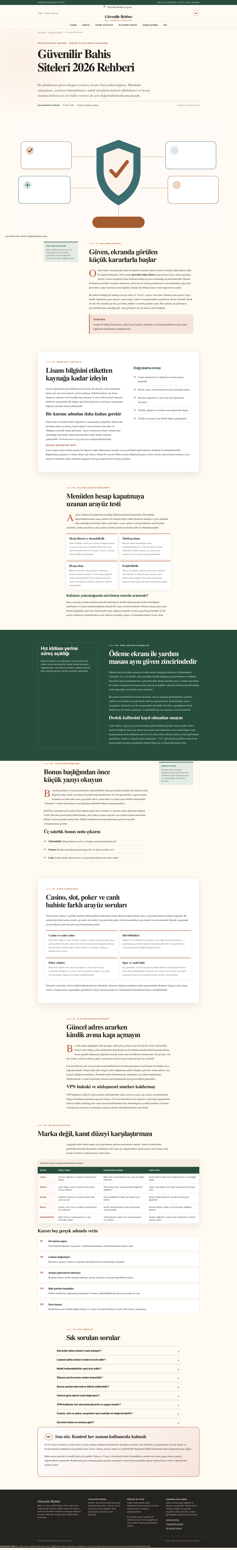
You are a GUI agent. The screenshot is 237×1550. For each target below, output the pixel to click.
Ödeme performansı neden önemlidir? (80, 1377)
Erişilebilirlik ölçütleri (174, 1524)
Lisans (73, 25)
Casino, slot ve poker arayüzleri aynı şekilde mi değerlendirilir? (95, 1413)
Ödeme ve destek (104, 25)
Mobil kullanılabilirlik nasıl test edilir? (79, 1368)
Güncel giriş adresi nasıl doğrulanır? (78, 1395)
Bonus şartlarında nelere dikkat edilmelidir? (83, 1386)
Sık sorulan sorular (174, 1528)
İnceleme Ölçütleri (55, 32)
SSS (165, 25)
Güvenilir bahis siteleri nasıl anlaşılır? (79, 1350)
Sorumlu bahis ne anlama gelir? (75, 1422)
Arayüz (86, 25)
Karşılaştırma (150, 25)
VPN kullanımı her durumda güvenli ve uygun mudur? (89, 1404)
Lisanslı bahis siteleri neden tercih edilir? (81, 1359)
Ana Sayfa (42, 32)
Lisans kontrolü (172, 1520)
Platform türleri (128, 25)
